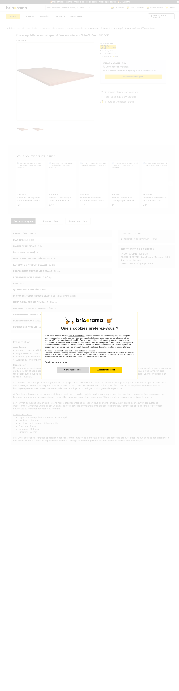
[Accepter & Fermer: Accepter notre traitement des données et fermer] (106, 370)
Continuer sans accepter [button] (56, 361)
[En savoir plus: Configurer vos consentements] (73, 370)
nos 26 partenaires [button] (76, 336)
